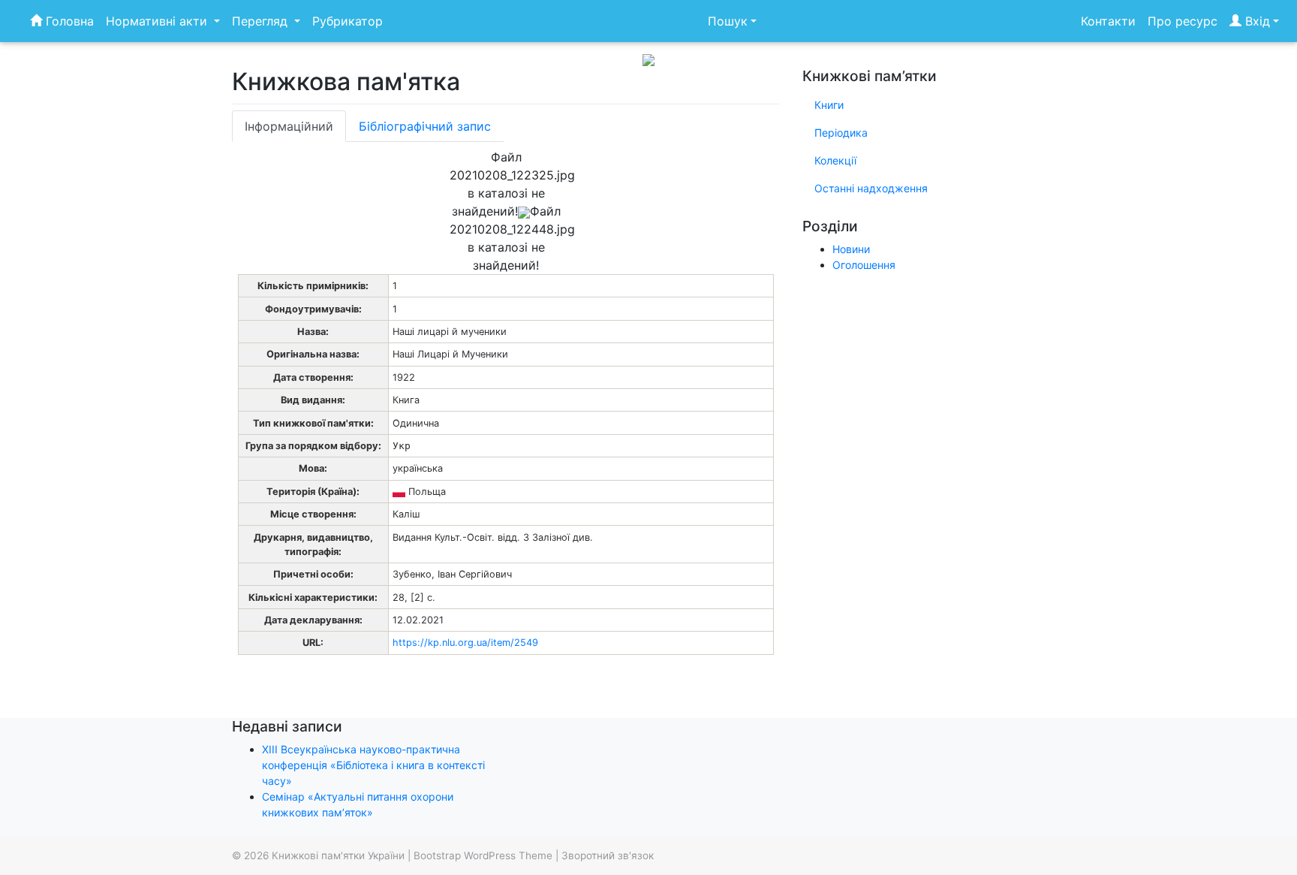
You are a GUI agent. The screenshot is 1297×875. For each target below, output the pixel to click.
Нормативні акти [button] (158, 21)
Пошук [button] (728, 21)
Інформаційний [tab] (289, 126)
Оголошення (863, 264)
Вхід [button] (1255, 21)
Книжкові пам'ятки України (338, 855)
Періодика (841, 132)
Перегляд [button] (261, 21)
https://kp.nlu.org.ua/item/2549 (465, 642)
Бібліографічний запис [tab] (425, 126)
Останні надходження (871, 188)
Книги (829, 104)
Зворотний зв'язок (607, 855)
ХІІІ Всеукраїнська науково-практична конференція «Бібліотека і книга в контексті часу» (373, 765)
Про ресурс (1182, 21)
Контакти (1108, 21)
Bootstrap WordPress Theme (483, 855)
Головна (68, 21)
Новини (851, 249)
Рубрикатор (347, 21)
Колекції (835, 160)
